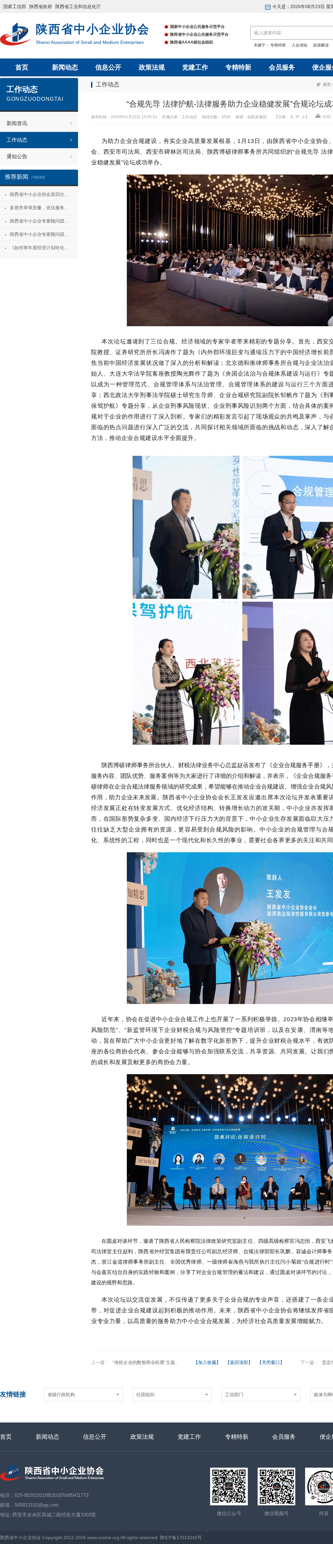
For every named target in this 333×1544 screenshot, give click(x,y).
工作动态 (17, 140)
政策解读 (321, 45)
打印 (326, 117)
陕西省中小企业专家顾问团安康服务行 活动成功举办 (44, 221)
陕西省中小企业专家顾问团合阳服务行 (44, 234)
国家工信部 (14, 6)
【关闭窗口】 (271, 1362)
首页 (21, 67)
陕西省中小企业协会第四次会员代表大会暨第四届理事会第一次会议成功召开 (44, 194)
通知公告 (17, 156)
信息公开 (108, 67)
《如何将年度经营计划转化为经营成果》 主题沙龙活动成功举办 (44, 247)
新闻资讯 (17, 123)
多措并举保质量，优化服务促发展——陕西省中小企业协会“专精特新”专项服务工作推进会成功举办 (44, 207)
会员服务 (282, 67)
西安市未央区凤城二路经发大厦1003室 (54, 1514)
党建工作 (195, 67)
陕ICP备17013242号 (181, 1537)
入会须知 (299, 45)
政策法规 (152, 67)
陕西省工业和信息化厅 (78, 6)
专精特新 (278, 45)
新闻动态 (65, 67)
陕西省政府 (40, 6)
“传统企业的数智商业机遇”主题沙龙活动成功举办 (162, 1362)
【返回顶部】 (239, 1362)
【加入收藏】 (207, 1362)
